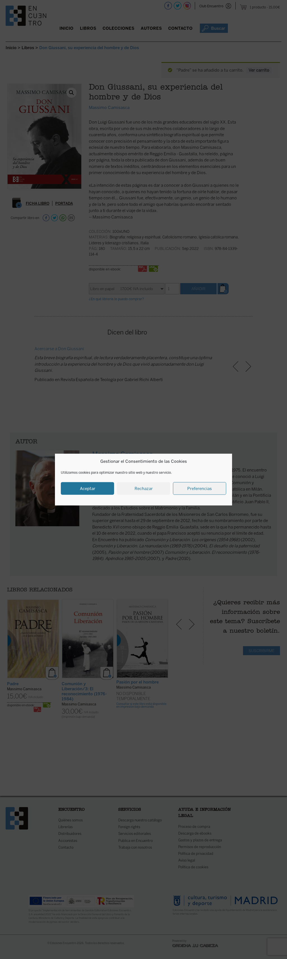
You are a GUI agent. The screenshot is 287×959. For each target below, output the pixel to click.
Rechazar (144, 488)
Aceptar (87, 488)
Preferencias (199, 488)
